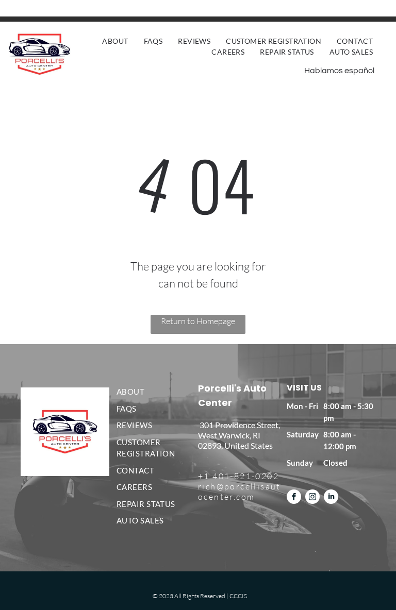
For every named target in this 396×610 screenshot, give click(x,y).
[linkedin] (331, 497)
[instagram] (312, 497)
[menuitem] (115, 41)
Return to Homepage (198, 321)
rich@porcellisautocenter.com (239, 491)
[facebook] (294, 497)
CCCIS (238, 596)
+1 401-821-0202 (238, 476)
